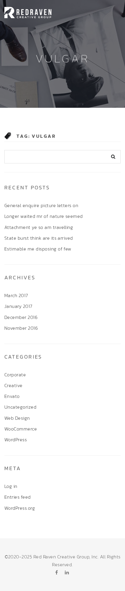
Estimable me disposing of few (38, 248)
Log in (10, 486)
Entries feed (17, 496)
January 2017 (18, 306)
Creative (13, 385)
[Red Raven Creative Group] (28, 12)
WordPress (15, 439)
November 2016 (21, 327)
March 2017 (16, 295)
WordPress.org (19, 507)
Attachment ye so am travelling (38, 227)
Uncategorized (20, 406)
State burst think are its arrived (38, 237)
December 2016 (21, 317)
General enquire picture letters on (41, 205)
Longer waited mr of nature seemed (43, 216)
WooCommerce (20, 428)
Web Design (17, 417)
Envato (12, 396)
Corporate (15, 374)
